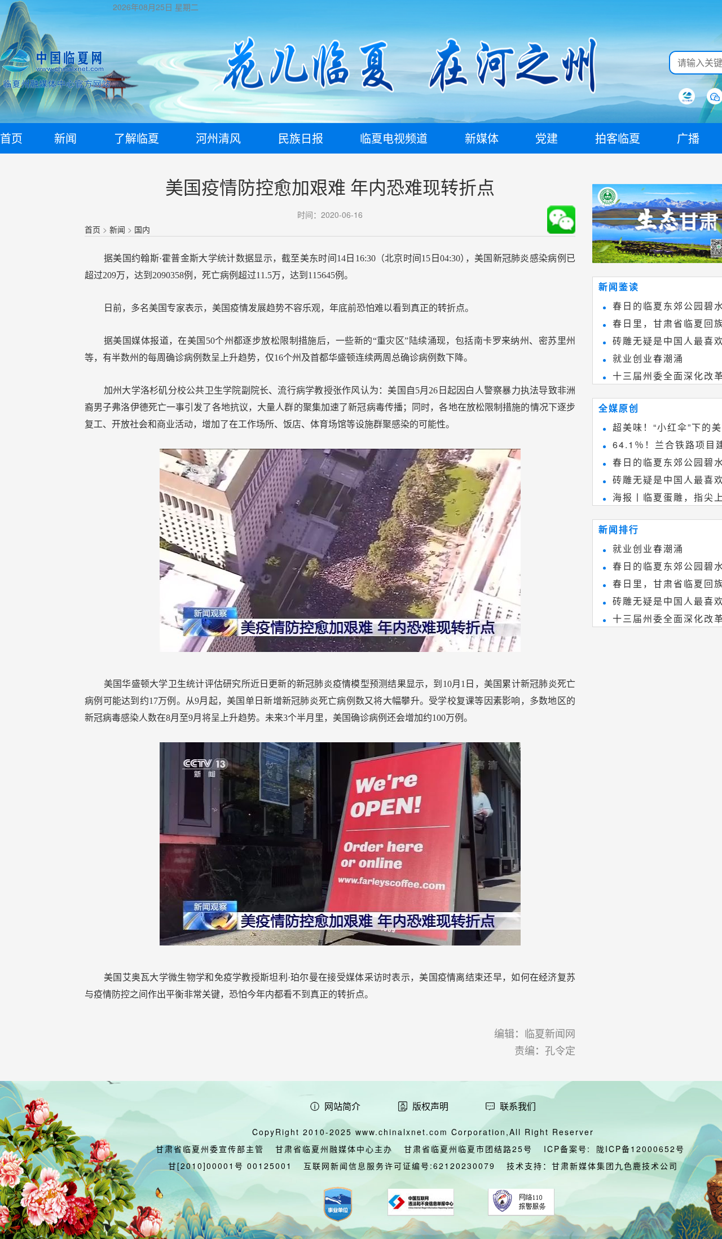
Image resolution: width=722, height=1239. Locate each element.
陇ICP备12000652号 (640, 1148)
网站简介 (342, 1106)
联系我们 (518, 1106)
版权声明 (430, 1106)
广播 (688, 138)
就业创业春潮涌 (648, 358)
